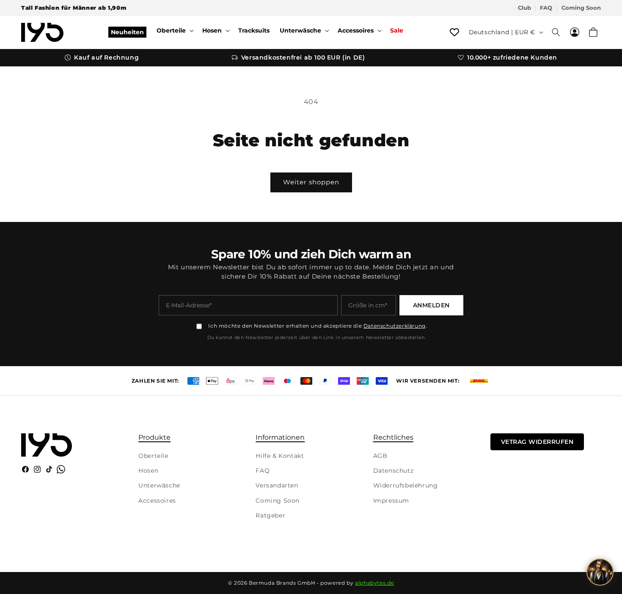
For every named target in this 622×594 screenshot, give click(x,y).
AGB (380, 456)
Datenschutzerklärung (394, 326)
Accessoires (157, 500)
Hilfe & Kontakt (280, 456)
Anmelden (431, 305)
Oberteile (153, 456)
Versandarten (277, 485)
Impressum (391, 500)
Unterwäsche (159, 485)
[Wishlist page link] (454, 32)
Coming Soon (581, 8)
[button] (174, 30)
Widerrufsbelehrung (405, 485)
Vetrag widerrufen (537, 442)
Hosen (148, 470)
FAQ (546, 8)
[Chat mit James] (600, 572)
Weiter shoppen (311, 182)
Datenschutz (393, 470)
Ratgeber (270, 515)
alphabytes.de (374, 583)
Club (524, 8)
